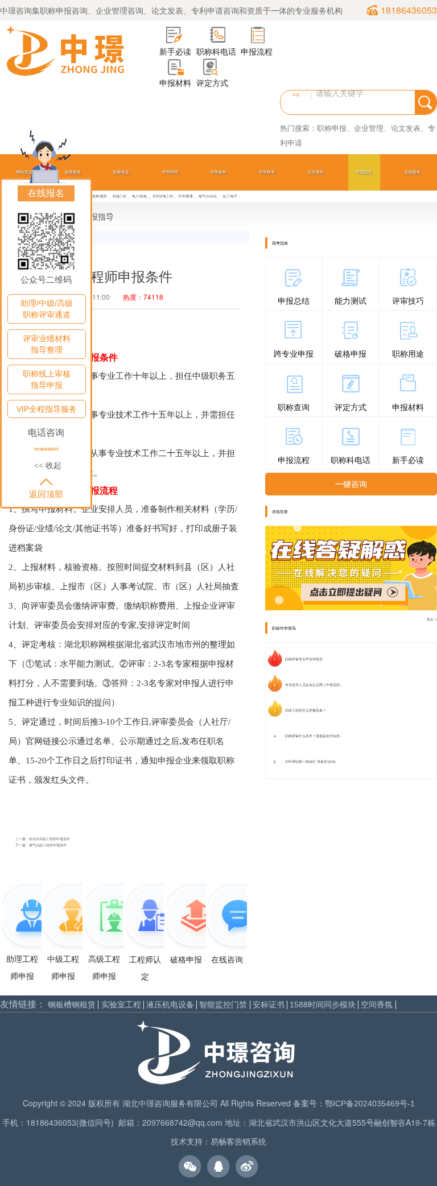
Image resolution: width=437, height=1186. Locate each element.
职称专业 (121, 172)
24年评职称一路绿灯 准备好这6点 (310, 761)
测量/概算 (99, 196)
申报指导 (364, 172)
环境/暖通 (185, 196)
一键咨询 (351, 484)
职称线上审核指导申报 (47, 379)
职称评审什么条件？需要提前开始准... (314, 736)
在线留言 (412, 172)
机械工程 (119, 196)
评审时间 (170, 172)
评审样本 (267, 172)
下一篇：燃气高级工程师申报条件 (41, 845)
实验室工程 (121, 1005)
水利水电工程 (162, 196)
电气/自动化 (208, 196)
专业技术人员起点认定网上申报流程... (314, 685)
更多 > (432, 619)
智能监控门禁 (223, 1005)
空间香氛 (377, 1005)
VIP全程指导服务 (47, 409)
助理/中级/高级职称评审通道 (46, 309)
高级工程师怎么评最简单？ (305, 710)
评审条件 (218, 172)
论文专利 (316, 172)
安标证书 (269, 1005)
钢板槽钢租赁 (72, 1005)
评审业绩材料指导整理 (47, 344)
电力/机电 (139, 196)
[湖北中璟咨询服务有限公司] (65, 51)
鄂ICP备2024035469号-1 (370, 1103)
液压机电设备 (170, 1005)
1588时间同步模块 (323, 1005)
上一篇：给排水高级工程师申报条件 (42, 839)
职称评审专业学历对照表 (304, 659)
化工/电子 (229, 196)
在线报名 (46, 193)
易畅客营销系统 (238, 1141)
